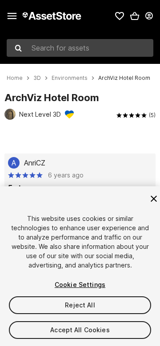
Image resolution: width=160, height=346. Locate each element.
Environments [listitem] (70, 78)
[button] (134, 16)
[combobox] (80, 48)
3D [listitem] (37, 78)
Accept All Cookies (80, 330)
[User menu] (148, 16)
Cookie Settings (80, 284)
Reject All (80, 305)
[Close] (153, 198)
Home (15, 78)
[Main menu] (12, 16)
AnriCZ (34, 162)
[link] (119, 16)
